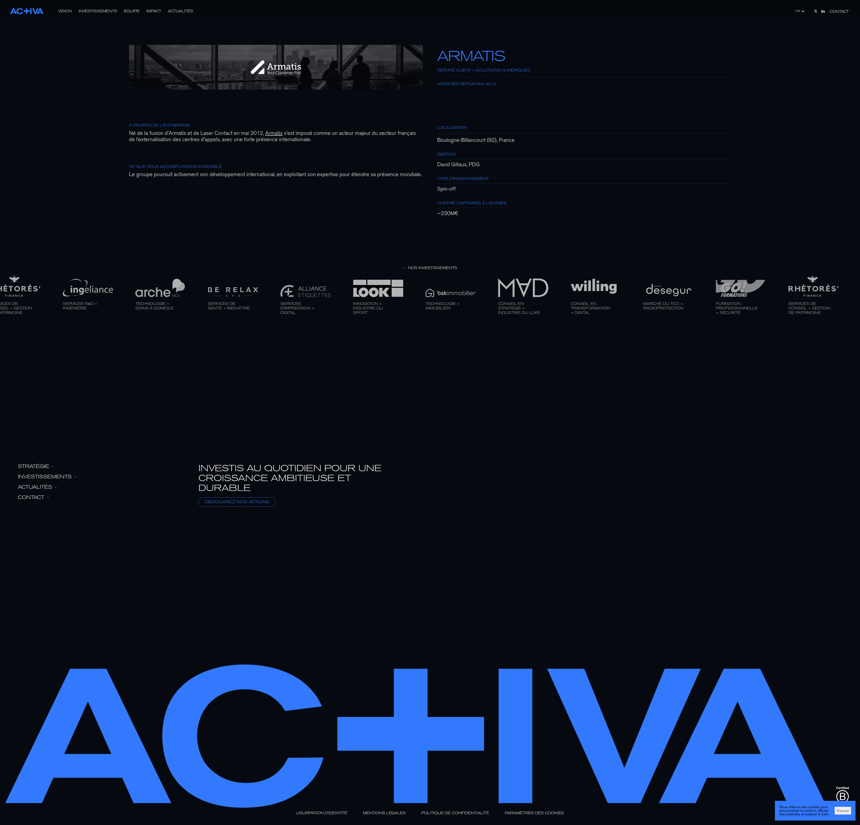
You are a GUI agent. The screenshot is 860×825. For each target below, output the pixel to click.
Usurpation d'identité (321, 813)
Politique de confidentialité (455, 813)
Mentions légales (384, 813)
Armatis (274, 133)
